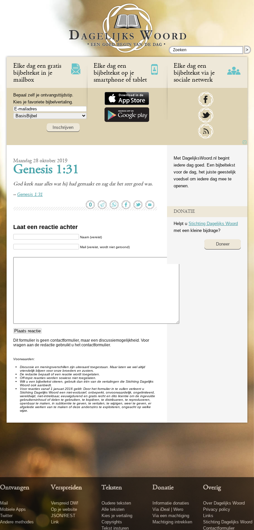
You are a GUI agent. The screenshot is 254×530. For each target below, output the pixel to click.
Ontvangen (14, 487)
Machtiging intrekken (172, 521)
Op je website (64, 509)
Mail (4, 503)
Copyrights (112, 521)
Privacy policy (216, 509)
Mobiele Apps (13, 509)
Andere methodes (17, 521)
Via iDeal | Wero (167, 509)
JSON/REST (63, 515)
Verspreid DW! (64, 503)
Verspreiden (66, 487)
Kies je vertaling (117, 515)
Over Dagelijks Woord (224, 503)
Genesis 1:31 (46, 170)
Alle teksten (113, 509)
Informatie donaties (170, 503)
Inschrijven (63, 127)
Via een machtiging (170, 515)
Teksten (112, 487)
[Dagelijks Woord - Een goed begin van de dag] (127, 32)
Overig (212, 487)
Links (208, 515)
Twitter (6, 515)
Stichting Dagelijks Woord (213, 223)
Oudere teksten (116, 503)
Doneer (223, 244)
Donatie (163, 487)
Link (55, 521)
